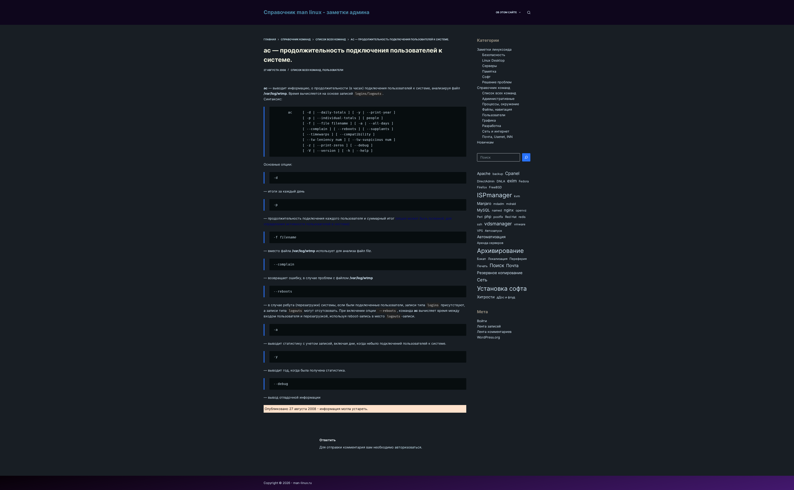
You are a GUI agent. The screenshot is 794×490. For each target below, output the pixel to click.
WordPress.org (488, 337)
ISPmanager (494, 195)
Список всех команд (306, 70)
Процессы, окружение (500, 104)
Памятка (489, 71)
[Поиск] (528, 12)
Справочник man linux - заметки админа (316, 12)
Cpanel (512, 173)
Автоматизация (491, 236)
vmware (519, 224)
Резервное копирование (500, 272)
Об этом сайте (506, 12)
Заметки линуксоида (494, 49)
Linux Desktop (493, 60)
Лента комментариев (494, 332)
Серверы (489, 66)
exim (512, 180)
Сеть (482, 279)
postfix (498, 217)
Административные (498, 99)
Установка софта (502, 288)
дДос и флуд (506, 297)
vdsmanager (498, 224)
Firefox (482, 187)
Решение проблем (497, 82)
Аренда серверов (490, 243)
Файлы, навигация (497, 109)
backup (498, 174)
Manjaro (484, 203)
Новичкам (485, 142)
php (487, 216)
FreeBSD (495, 187)
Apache (483, 173)
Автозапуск (493, 231)
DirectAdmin (486, 181)
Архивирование (500, 250)
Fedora (524, 181)
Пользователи (332, 70)
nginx (509, 210)
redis (522, 217)
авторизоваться (408, 447)
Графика (489, 120)
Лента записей (489, 326)
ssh (479, 224)
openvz (521, 210)
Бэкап (481, 259)
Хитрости (486, 297)
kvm (517, 196)
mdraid (511, 204)
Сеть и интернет (495, 131)
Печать (482, 266)
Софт (486, 77)
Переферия (518, 259)
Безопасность (493, 55)
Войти (482, 321)
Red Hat (511, 217)
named (497, 210)
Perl (479, 217)
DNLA (501, 181)
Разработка (491, 126)
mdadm (498, 204)
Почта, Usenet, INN (497, 137)
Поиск (497, 265)
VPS (480, 231)
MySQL (483, 210)
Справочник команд (493, 88)
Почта (512, 265)
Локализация (497, 259)
